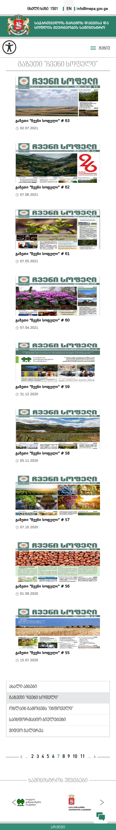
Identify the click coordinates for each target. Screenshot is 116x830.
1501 (54, 9)
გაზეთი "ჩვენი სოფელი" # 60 (42, 321)
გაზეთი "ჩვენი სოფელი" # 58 (42, 454)
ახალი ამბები (23, 687)
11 (82, 756)
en (69, 9)
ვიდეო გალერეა (26, 731)
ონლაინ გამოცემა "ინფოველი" (41, 709)
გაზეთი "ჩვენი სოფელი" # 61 (42, 254)
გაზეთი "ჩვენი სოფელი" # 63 (42, 121)
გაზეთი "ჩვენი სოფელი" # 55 (42, 653)
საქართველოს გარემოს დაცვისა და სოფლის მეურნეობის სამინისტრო (18, 24)
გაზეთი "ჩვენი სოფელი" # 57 (42, 520)
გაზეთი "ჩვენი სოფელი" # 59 (42, 387)
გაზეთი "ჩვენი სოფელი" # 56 (42, 587)
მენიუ (104, 48)
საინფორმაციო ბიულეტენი (37, 720)
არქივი (58, 827)
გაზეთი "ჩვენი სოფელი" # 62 (42, 188)
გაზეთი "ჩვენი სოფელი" (58, 64)
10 (75, 756)
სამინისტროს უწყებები (58, 781)
